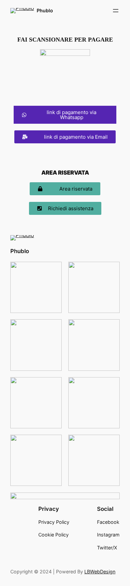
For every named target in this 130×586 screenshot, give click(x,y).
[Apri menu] (116, 11)
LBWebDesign (99, 571)
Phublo (45, 10)
